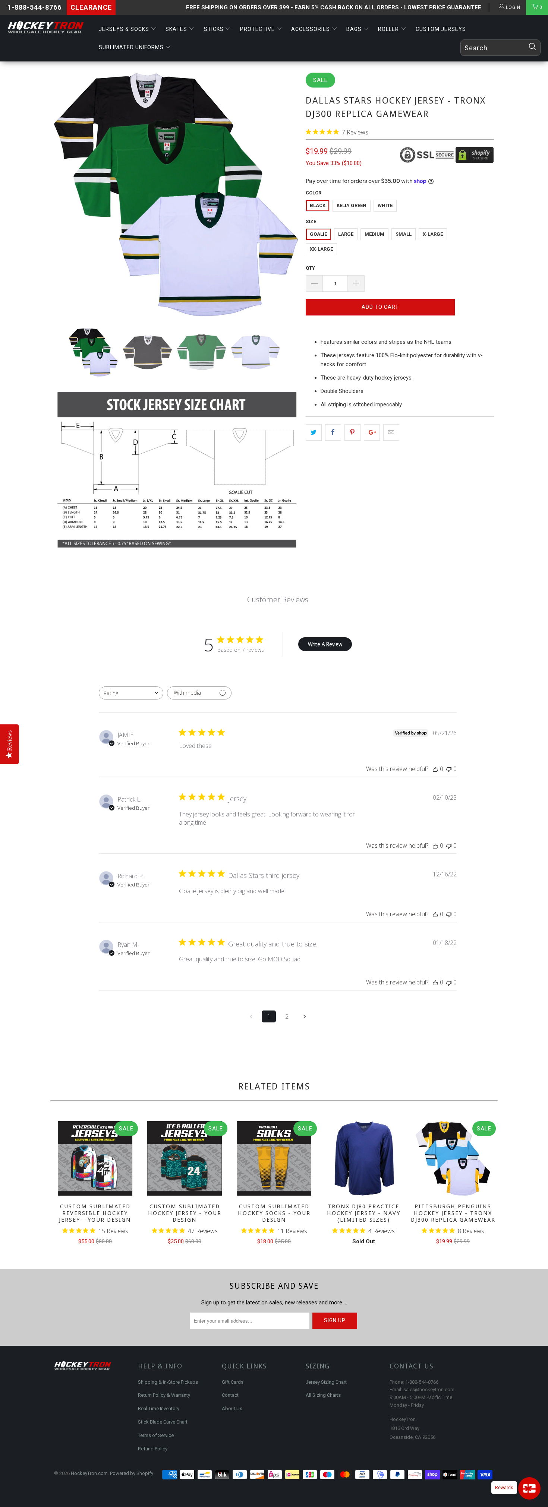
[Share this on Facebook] (333, 432)
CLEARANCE (91, 7)
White (385, 205)
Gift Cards (232, 1382)
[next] (487, 1184)
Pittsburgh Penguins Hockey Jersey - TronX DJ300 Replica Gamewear (453, 1158)
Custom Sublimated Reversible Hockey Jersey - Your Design (95, 1158)
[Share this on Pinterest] (352, 432)
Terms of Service (156, 1435)
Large (345, 234)
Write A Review (325, 644)
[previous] (61, 1184)
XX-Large (321, 249)
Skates (177, 29)
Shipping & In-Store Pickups (168, 1382)
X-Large (433, 234)
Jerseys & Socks (125, 29)
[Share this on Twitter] (314, 432)
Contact (230, 1395)
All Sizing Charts (323, 1395)
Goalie (318, 234)
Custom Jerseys (441, 29)
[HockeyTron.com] (47, 27)
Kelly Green (351, 205)
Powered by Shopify (131, 1473)
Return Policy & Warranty (164, 1395)
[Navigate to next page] (304, 1016)
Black (317, 205)
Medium (374, 234)
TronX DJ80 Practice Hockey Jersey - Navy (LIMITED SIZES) (363, 1158)
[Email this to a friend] (391, 432)
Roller (389, 29)
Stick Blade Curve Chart (163, 1422)
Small (404, 234)
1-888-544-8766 (34, 7)
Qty (310, 268)
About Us (232, 1408)
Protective (258, 29)
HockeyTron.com (89, 1473)
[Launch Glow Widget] (529, 1488)
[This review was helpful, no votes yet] (435, 769)
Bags (354, 29)
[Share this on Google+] (372, 432)
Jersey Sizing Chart (326, 1382)
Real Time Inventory (158, 1408)
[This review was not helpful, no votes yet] (448, 769)
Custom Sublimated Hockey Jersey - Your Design (184, 1158)
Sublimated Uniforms (132, 47)
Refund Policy (152, 1449)
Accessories (311, 29)
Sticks (214, 29)
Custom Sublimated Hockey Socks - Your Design (274, 1158)
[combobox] (131, 692)
